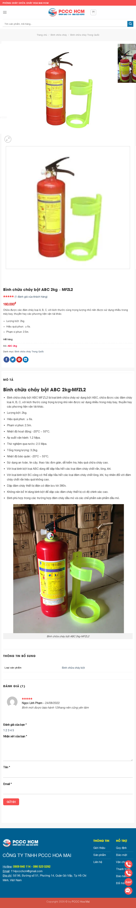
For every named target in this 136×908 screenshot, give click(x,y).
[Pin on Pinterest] (19, 360)
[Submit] (130, 24)
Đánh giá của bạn (15, 724)
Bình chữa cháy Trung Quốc (84, 35)
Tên (6, 767)
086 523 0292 (41, 866)
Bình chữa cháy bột (73, 667)
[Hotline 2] (128, 873)
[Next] (16, 137)
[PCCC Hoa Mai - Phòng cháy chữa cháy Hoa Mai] (68, 12)
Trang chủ (42, 35)
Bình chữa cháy (59, 35)
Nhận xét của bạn (15, 736)
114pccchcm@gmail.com (26, 871)
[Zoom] (7, 139)
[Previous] (6, 272)
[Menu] (5, 12)
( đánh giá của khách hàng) (31, 296)
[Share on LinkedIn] (26, 360)
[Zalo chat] (128, 882)
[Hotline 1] (128, 864)
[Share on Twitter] (13, 360)
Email (7, 783)
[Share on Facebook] (6, 360)
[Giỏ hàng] (93, 12)
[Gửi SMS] (128, 891)
